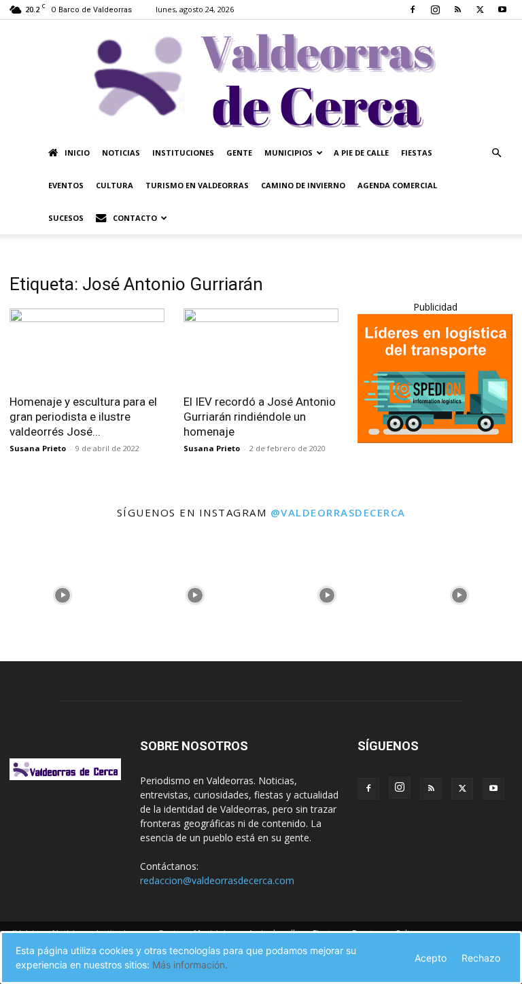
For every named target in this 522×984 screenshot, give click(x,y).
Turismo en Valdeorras (197, 185)
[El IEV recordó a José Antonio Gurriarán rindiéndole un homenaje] (261, 347)
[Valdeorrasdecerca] (261, 78)
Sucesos (66, 218)
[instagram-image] (63, 592)
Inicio (77, 152)
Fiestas (416, 152)
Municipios (288, 152)
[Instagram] (435, 9)
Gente (239, 152)
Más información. (190, 964)
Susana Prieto (38, 448)
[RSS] (457, 9)
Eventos (66, 185)
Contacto (135, 218)
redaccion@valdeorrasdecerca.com (217, 880)
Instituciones (183, 152)
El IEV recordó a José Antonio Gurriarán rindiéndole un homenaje (260, 416)
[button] (496, 153)
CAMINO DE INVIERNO (303, 185)
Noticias (121, 152)
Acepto (431, 958)
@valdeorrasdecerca (338, 512)
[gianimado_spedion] (435, 439)
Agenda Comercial (397, 185)
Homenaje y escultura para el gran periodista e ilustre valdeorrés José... (83, 416)
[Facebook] (412, 9)
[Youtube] (502, 9)
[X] (480, 9)
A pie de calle (361, 152)
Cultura (114, 185)
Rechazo (481, 958)
